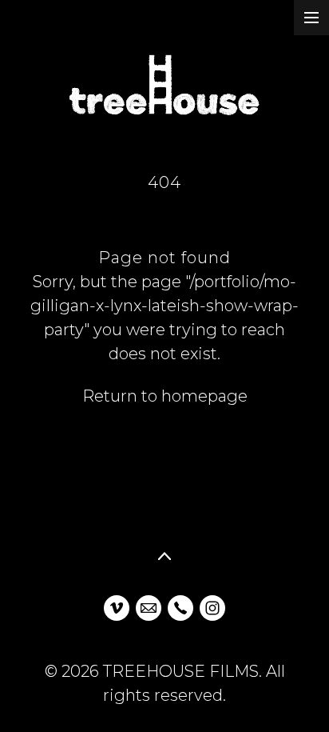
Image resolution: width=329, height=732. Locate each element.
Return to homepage (165, 396)
